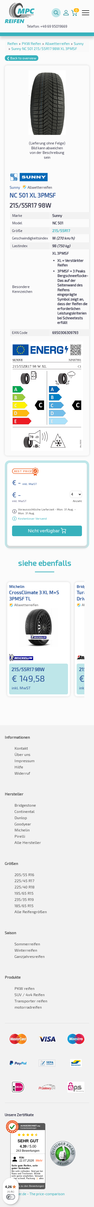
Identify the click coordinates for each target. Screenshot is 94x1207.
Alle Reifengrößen (30, 911)
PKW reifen (24, 988)
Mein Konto (66, 12)
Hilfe (18, 767)
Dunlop (20, 817)
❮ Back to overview (21, 58)
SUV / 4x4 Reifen (29, 994)
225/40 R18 (24, 887)
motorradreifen (28, 1007)
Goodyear (22, 824)
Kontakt (21, 748)
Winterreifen (25, 950)
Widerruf (22, 773)
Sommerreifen (27, 944)
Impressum (24, 760)
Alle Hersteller (27, 842)
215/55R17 (61, 230)
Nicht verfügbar (44, 530)
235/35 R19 (24, 899)
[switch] (10, 1197)
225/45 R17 (24, 880)
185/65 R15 (24, 905)
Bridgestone (25, 805)
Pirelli (19, 836)
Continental (24, 811)
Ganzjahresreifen (29, 956)
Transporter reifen (30, 1001)
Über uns (22, 754)
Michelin (22, 830)
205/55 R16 (24, 874)
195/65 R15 (24, 893)
